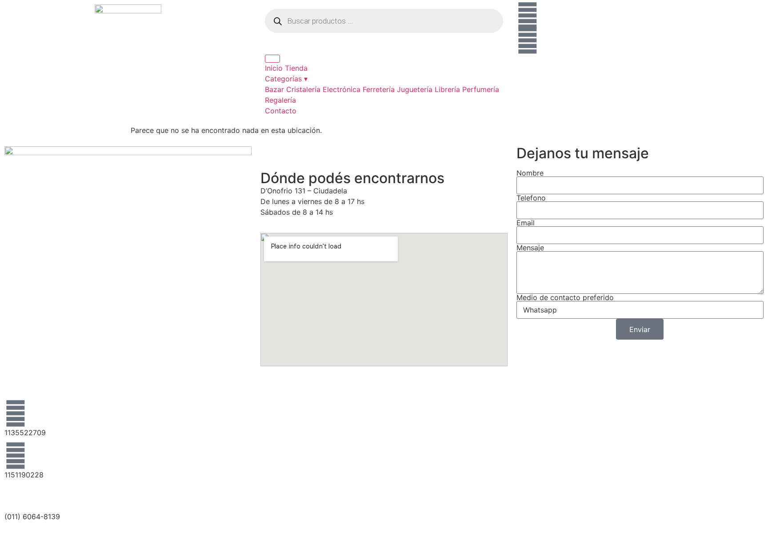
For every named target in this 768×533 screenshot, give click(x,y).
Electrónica (341, 89)
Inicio (274, 68)
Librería (447, 89)
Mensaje (530, 247)
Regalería (280, 100)
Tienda (296, 68)
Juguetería (414, 89)
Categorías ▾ (286, 78)
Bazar (274, 89)
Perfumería (480, 89)
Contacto (280, 110)
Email (525, 222)
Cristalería (303, 89)
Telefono (531, 197)
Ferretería (379, 89)
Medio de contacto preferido (565, 297)
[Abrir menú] (272, 59)
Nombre (530, 172)
